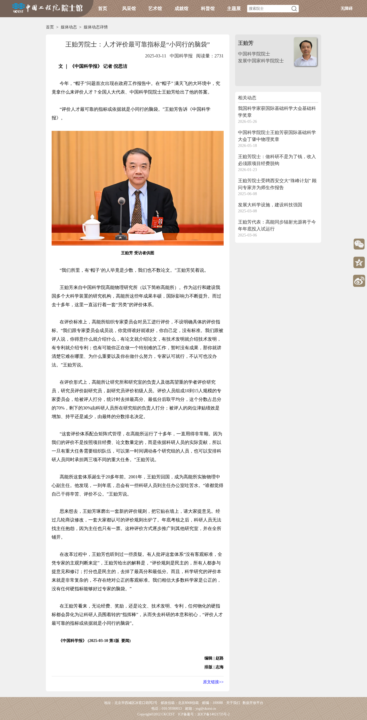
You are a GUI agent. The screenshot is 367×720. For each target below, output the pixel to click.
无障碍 (347, 8)
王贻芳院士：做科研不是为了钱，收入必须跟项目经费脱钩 (277, 160)
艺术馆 (155, 8)
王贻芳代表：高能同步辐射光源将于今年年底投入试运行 (277, 225)
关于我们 (233, 703)
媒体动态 (69, 27)
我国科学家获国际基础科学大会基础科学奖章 (277, 112)
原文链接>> (213, 682)
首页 (102, 8)
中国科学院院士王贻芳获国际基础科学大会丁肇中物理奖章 (277, 136)
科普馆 (208, 8)
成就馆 (181, 8)
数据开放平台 (253, 703)
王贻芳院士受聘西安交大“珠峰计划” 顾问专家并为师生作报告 (277, 184)
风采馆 (129, 8)
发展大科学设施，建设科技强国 (270, 204)
